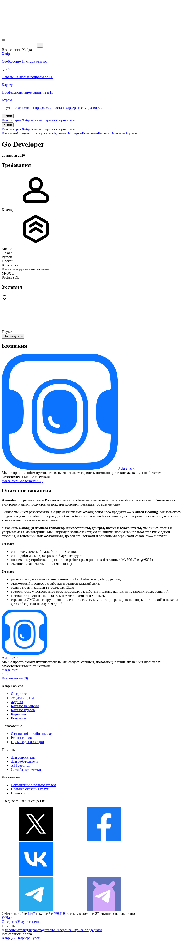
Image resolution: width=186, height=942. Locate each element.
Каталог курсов (23, 710)
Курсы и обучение (52, 133)
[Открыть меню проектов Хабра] (3, 40)
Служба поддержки (26, 769)
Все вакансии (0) (31, 481)
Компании (90, 133)
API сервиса (20, 765)
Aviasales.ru (126, 469)
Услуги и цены (22, 698)
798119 (59, 913)
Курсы (35, 938)
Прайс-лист (20, 793)
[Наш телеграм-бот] (104, 909)
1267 (31, 913)
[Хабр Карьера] (19, 45)
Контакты (18, 718)
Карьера (24, 938)
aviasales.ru (10, 481)
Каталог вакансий (25, 706)
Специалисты (27, 133)
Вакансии (9, 133)
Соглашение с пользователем (33, 785)
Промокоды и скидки (27, 742)
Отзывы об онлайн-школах (32, 734)
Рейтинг (104, 133)
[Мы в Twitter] (36, 839)
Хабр (6, 938)
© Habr (7, 918)
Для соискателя (23, 757)
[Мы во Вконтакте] (36, 874)
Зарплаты (118, 133)
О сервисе (19, 694)
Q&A (14, 938)
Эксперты (74, 133)
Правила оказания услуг (30, 789)
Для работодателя (24, 761)
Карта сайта (20, 714)
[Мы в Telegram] (36, 909)
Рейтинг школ (22, 738)
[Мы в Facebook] (104, 839)
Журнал (132, 133)
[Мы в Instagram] (104, 874)
